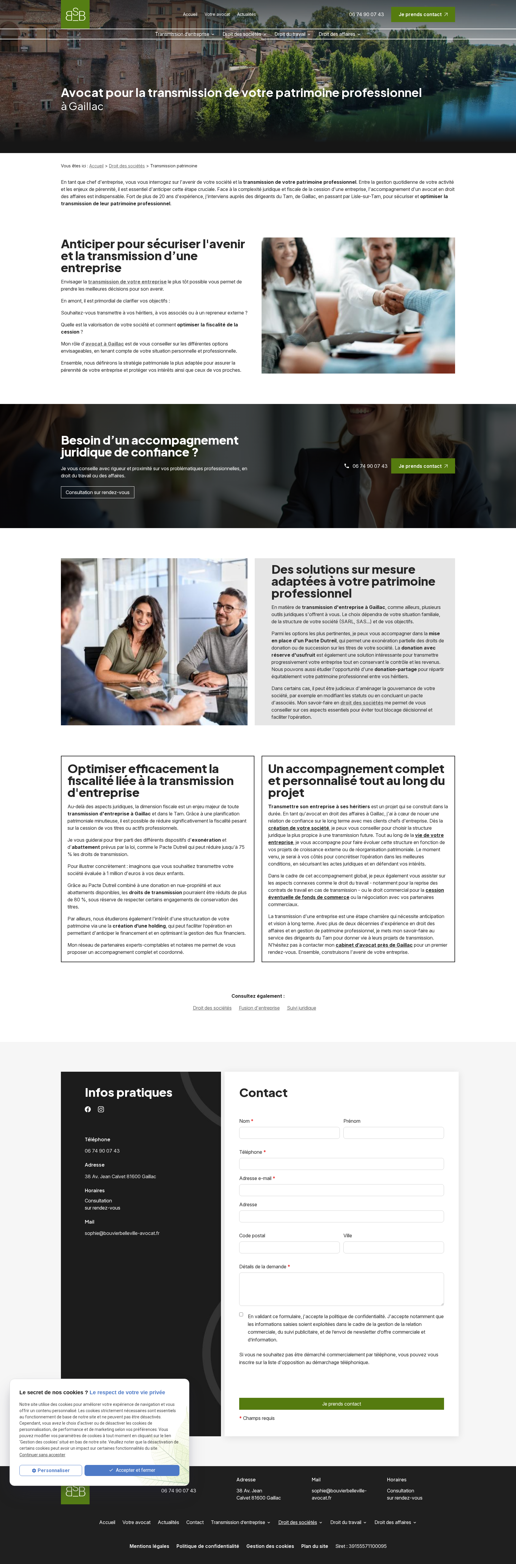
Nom (246, 1121)
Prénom (351, 1121)
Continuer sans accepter (42, 1454)
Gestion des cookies (270, 1546)
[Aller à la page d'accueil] (75, 14)
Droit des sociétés (241, 34)
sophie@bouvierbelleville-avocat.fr (122, 1233)
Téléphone (252, 1152)
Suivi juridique (301, 1008)
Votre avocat (217, 14)
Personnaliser (54, 1470)
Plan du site (314, 1546)
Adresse (248, 1204)
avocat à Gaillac (104, 344)
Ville (347, 1235)
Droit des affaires (337, 34)
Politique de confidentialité (207, 1546)
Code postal (252, 1235)
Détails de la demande (264, 1267)
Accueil (190, 14)
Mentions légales (149, 1546)
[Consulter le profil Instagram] (101, 1108)
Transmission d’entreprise (182, 34)
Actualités (246, 14)
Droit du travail (289, 34)
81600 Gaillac (120, 1176)
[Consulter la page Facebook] (88, 1108)
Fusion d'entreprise (259, 1008)
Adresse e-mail (257, 1178)
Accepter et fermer (135, 1470)
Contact (195, 1522)
